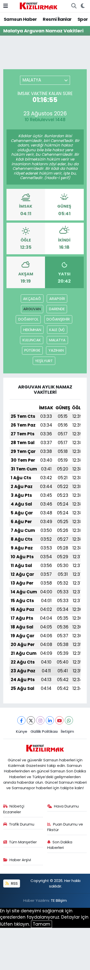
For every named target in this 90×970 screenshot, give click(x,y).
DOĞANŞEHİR (58, 319)
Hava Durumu (66, 806)
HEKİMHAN (32, 329)
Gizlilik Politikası (44, 731)
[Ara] (73, 6)
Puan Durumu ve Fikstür (65, 827)
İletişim (67, 731)
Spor (83, 19)
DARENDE (57, 308)
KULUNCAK (31, 340)
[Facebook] (21, 720)
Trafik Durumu (21, 824)
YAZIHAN (56, 350)
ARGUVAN (32, 308)
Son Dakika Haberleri (59, 844)
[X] (31, 720)
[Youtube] (59, 720)
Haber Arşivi (20, 859)
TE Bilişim (59, 900)
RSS (14, 883)
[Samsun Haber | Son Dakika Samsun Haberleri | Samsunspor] (38, 6)
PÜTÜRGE (32, 350)
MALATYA (57, 340)
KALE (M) (57, 329)
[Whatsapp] (69, 720)
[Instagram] (40, 720)
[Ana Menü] (5, 6)
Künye (21, 731)
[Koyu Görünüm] (82, 6)
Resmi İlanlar (57, 19)
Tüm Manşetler (23, 842)
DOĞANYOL (28, 319)
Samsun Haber (20, 19)
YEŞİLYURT (44, 360)
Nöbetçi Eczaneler (13, 808)
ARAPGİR (57, 298)
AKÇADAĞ (32, 298)
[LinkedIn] (50, 720)
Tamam (41, 924)
